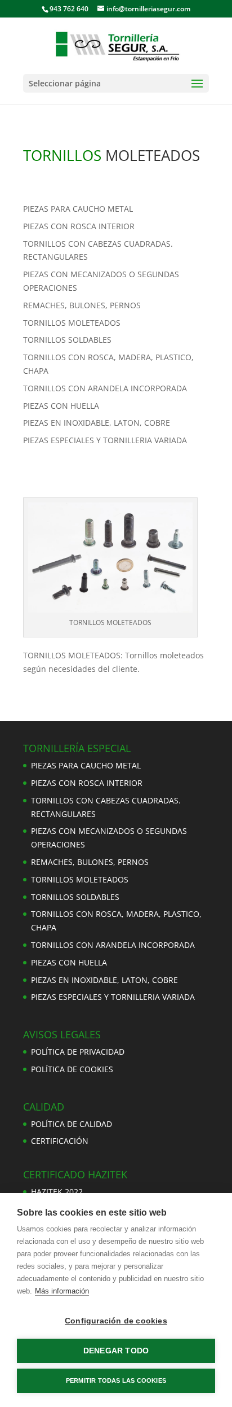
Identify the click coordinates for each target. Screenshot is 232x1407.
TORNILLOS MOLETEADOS (72, 322)
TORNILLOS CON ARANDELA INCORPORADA (105, 388)
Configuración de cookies (116, 1321)
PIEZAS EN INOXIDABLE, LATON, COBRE (96, 422)
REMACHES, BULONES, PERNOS (82, 305)
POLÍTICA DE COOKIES (72, 1069)
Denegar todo (116, 1351)
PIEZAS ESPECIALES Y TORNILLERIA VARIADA (105, 440)
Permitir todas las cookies (116, 1380)
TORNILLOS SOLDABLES (67, 339)
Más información (62, 1291)
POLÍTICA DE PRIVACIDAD (77, 1051)
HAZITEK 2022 (57, 1191)
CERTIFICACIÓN (59, 1140)
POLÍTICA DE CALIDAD (71, 1123)
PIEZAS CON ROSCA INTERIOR (79, 226)
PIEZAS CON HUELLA (61, 405)
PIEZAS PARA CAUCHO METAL (78, 208)
